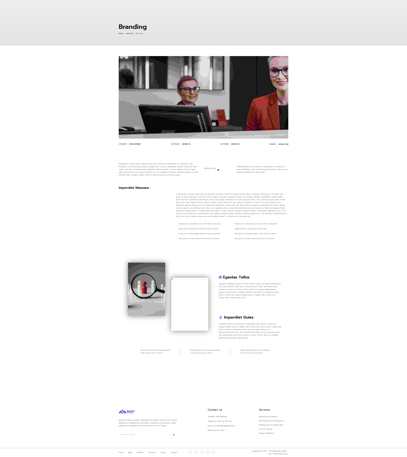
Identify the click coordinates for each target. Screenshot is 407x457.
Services (129, 33)
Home (121, 33)
